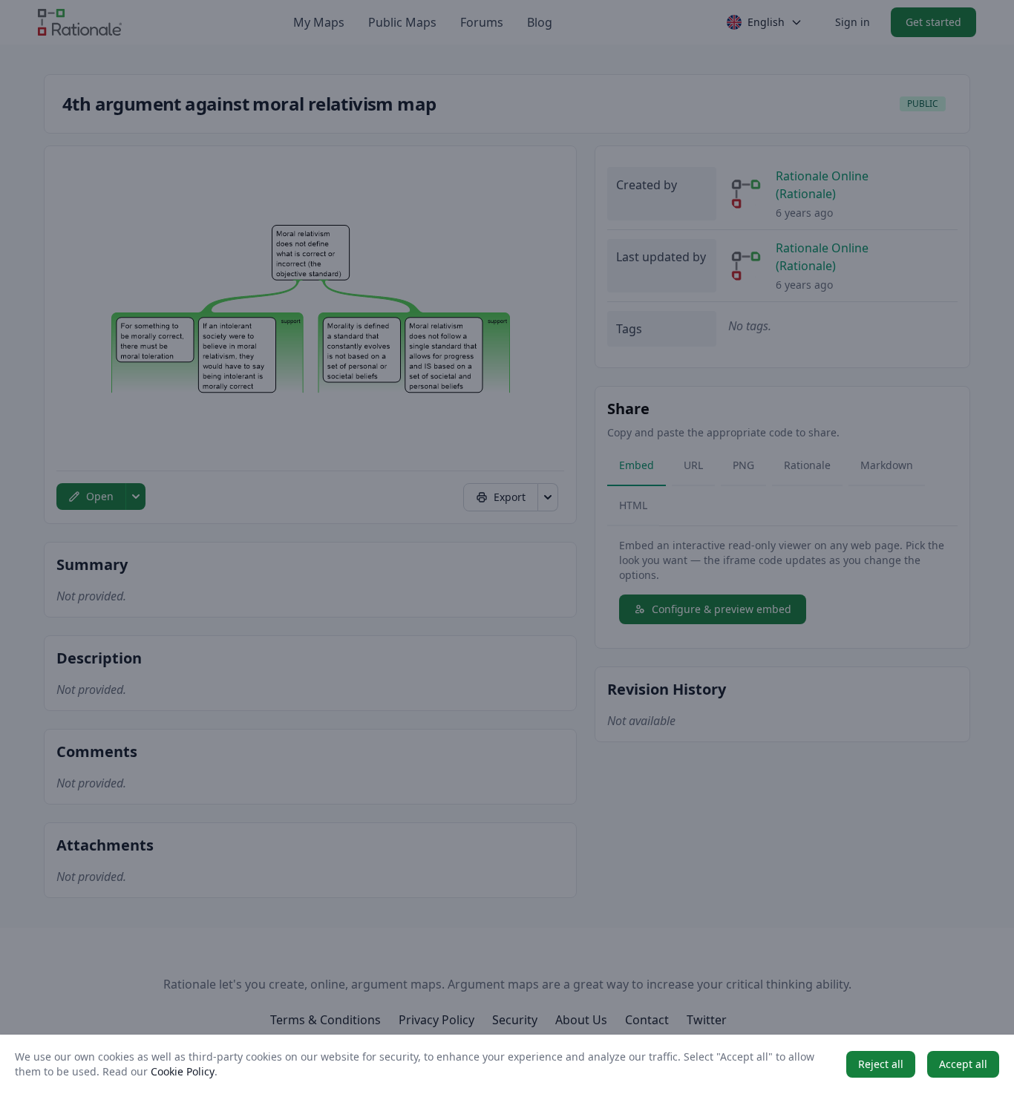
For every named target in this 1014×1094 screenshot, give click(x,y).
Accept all (963, 1064)
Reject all (880, 1064)
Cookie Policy (183, 1071)
